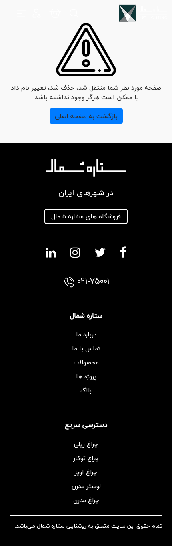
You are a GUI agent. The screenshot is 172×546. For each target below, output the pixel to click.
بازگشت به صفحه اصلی (86, 116)
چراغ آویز (86, 472)
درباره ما (86, 334)
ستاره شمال (51, 526)
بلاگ (86, 390)
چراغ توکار (86, 458)
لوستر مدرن (86, 486)
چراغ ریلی (86, 444)
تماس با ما (86, 348)
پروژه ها (86, 376)
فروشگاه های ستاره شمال (86, 216)
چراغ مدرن (86, 500)
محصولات (86, 362)
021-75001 (92, 281)
